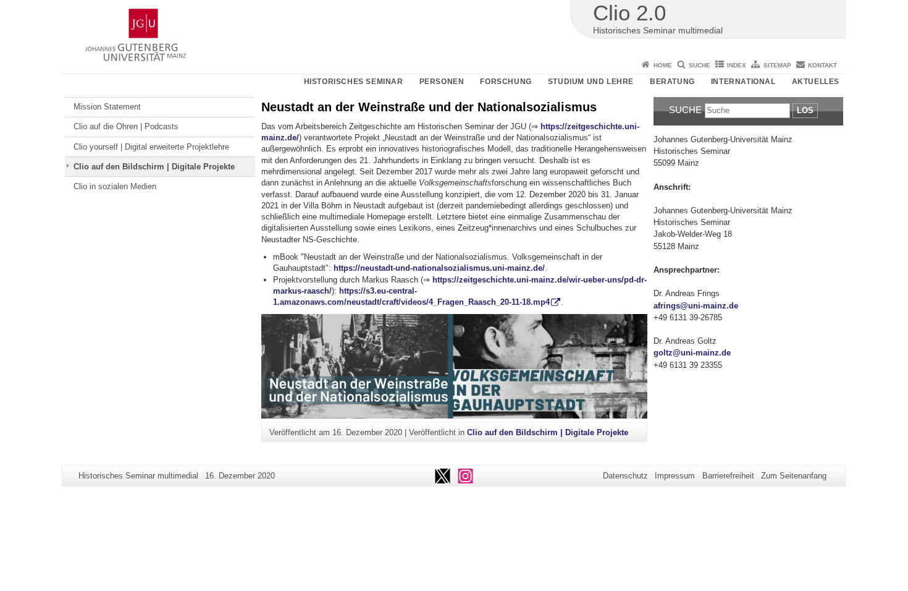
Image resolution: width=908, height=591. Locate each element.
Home (663, 65)
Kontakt (822, 65)
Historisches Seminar (353, 81)
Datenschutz (625, 475)
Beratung (672, 81)
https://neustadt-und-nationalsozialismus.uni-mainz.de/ (439, 268)
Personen (442, 81)
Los (805, 110)
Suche (699, 65)
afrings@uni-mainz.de (696, 305)
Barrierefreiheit (728, 475)
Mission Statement (107, 106)
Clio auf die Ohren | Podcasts (126, 126)
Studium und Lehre (591, 81)
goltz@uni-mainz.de (692, 352)
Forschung (505, 81)
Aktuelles (815, 81)
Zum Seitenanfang (793, 475)
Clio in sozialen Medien (115, 186)
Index (736, 65)
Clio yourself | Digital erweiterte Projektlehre (151, 146)
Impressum (675, 475)
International (743, 81)
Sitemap (777, 65)
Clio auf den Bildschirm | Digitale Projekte (154, 166)
